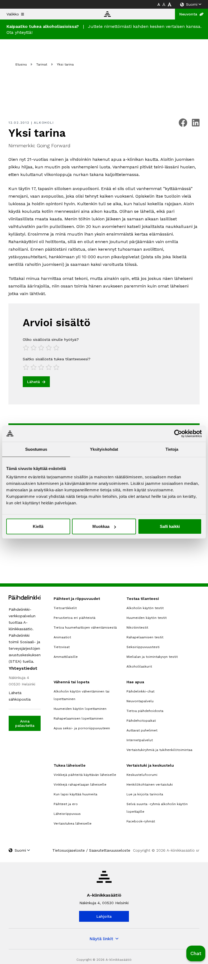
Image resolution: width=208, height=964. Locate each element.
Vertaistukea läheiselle (73, 823)
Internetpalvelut (139, 740)
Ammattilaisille (66, 657)
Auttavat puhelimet (141, 730)
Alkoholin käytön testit (145, 608)
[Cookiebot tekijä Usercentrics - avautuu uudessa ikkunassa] (178, 433)
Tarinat (41, 64)
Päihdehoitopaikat (141, 721)
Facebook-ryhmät (140, 821)
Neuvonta (188, 14)
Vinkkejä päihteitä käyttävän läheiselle (85, 775)
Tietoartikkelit (65, 608)
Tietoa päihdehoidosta (144, 711)
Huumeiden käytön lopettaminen (80, 709)
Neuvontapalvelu (140, 701)
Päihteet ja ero (66, 804)
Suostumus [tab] (36, 449)
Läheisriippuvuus (67, 814)
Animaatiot (62, 637)
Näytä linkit (101, 938)
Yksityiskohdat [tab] (104, 449)
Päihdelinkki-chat (140, 691)
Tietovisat (62, 647)
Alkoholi (44, 123)
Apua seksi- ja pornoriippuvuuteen (82, 728)
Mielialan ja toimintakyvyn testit (152, 657)
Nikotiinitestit (137, 627)
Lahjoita (104, 916)
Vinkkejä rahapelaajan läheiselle (80, 784)
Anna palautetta (24, 723)
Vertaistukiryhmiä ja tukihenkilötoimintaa (159, 750)
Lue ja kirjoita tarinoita (144, 794)
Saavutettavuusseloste (109, 850)
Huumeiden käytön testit (146, 618)
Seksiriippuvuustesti (143, 647)
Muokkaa (100, 526)
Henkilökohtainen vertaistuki (149, 784)
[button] (195, 953)
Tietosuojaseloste (68, 850)
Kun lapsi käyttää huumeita (75, 794)
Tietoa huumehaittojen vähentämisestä (85, 627)
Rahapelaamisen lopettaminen (78, 718)
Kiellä (38, 526)
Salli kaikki (170, 526)
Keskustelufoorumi (141, 775)
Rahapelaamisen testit (144, 637)
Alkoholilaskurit (139, 666)
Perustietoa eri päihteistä (74, 618)
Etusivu (21, 64)
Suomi (191, 4)
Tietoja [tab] (171, 449)
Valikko (12, 14)
